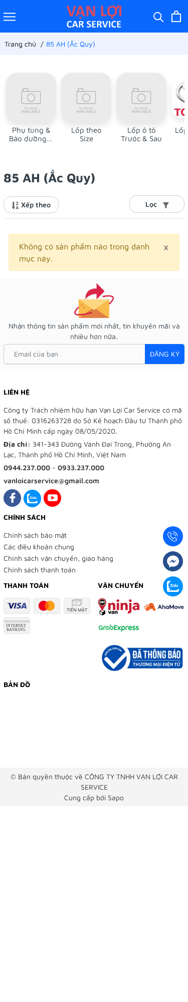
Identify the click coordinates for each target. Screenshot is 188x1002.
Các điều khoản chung (39, 546)
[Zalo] (32, 498)
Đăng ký (164, 354)
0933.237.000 (81, 467)
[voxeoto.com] (94, 16)
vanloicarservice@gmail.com (51, 480)
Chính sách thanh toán (40, 569)
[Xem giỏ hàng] (176, 16)
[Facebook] (12, 498)
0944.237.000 (27, 467)
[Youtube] (52, 498)
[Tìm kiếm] (158, 16)
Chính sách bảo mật (35, 535)
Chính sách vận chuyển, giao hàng (58, 558)
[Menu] (10, 16)
